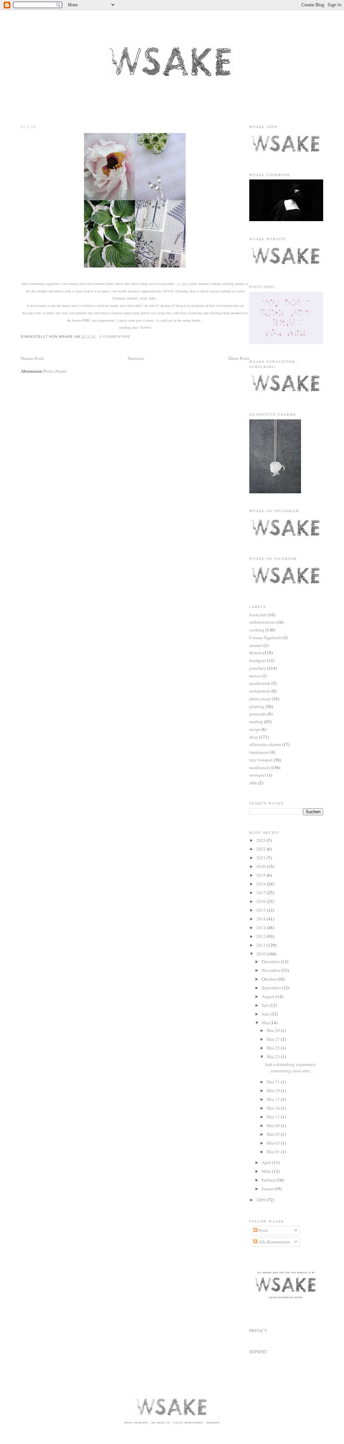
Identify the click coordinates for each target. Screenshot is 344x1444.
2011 (261, 945)
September (272, 988)
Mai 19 (274, 1090)
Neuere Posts (32, 358)
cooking (256, 630)
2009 (261, 1200)
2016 (261, 901)
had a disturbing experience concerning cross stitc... (290, 1067)
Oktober (269, 979)
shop (253, 737)
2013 (261, 927)
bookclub (258, 615)
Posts (262, 1230)
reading (256, 721)
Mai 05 (274, 1134)
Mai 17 (274, 1099)
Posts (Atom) (55, 371)
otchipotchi (259, 691)
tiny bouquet (261, 760)
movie (255, 676)
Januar (268, 1189)
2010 (261, 954)
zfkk (253, 783)
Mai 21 (274, 1082)
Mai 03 (274, 1143)
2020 (261, 866)
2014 (261, 919)
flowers (255, 653)
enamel (255, 645)
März (267, 1171)
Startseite (136, 358)
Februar (269, 1180)
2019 (261, 875)
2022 (261, 849)
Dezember (271, 961)
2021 (261, 858)
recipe (254, 729)
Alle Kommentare (273, 1242)
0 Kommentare (114, 336)
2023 (261, 840)
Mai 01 (274, 1152)
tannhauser (259, 752)
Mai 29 (274, 1030)
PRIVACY (258, 1330)
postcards (257, 714)
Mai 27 (274, 1039)
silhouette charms (265, 744)
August (269, 996)
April (267, 1162)
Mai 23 (274, 1057)
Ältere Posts (238, 358)
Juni (266, 1014)
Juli (265, 1005)
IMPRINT (258, 1352)
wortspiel (257, 775)
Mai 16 (274, 1108)
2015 (261, 910)
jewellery (257, 668)
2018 (261, 884)
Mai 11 (274, 1117)
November (272, 970)
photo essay (260, 699)
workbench (259, 768)
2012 (261, 936)
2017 (261, 893)
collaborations (262, 622)
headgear (257, 660)
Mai (266, 1023)
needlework (259, 683)
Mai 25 (274, 1048)
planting (257, 706)
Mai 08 (274, 1125)
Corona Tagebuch (265, 637)
